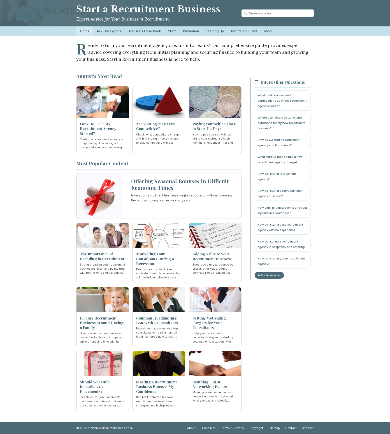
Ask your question (269, 275)
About (191, 428)
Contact (291, 428)
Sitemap (274, 428)
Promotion (191, 31)
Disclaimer (208, 428)
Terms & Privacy (232, 428)
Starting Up (215, 31)
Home (85, 31)
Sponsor (308, 428)
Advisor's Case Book (145, 31)
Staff (172, 31)
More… (269, 31)
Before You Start (244, 31)
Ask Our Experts (109, 31)
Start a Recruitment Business (148, 9)
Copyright (256, 428)
